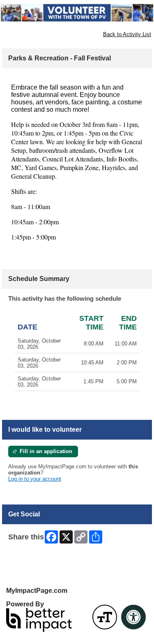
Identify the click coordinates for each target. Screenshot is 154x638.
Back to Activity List (127, 34)
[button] (104, 617)
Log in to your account (34, 479)
